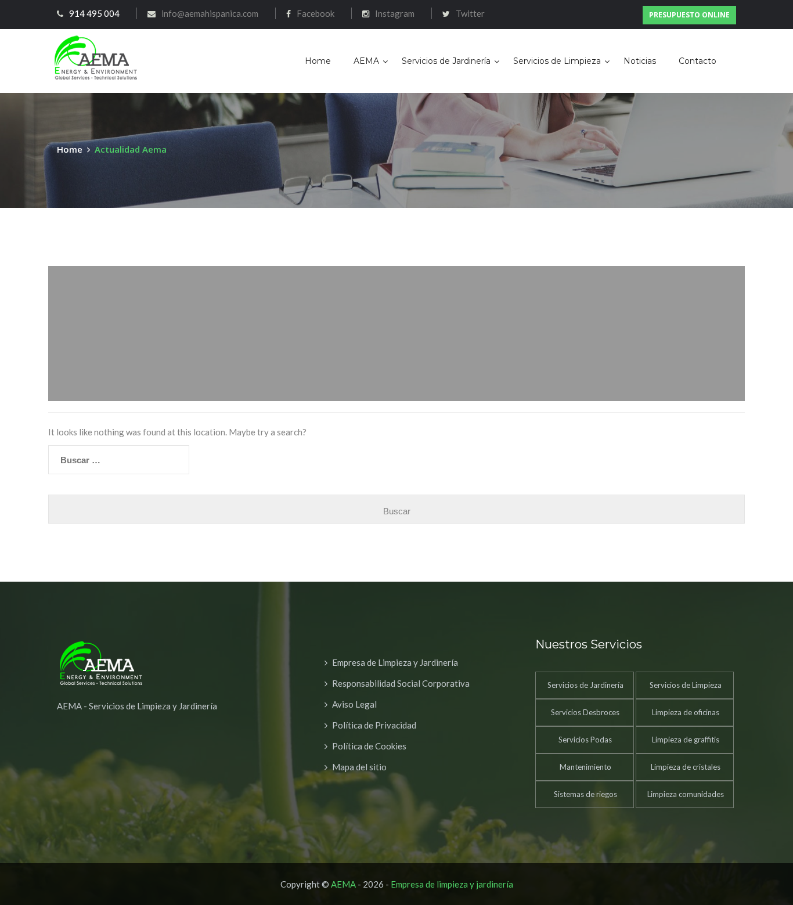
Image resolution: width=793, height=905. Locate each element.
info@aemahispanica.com (209, 13)
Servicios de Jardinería (446, 61)
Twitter (470, 13)
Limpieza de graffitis (685, 739)
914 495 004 (94, 13)
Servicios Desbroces (585, 712)
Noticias (639, 61)
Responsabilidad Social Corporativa (401, 683)
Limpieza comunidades (685, 794)
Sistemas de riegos (585, 794)
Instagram (394, 13)
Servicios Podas (585, 739)
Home (318, 61)
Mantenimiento (585, 766)
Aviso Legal (354, 704)
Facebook (315, 13)
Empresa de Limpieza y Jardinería (395, 662)
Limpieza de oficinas (685, 712)
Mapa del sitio (359, 767)
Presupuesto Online (689, 15)
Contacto (697, 61)
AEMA (366, 61)
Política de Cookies (369, 746)
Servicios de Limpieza (557, 61)
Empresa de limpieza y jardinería (452, 884)
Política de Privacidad (374, 725)
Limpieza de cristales (685, 766)
